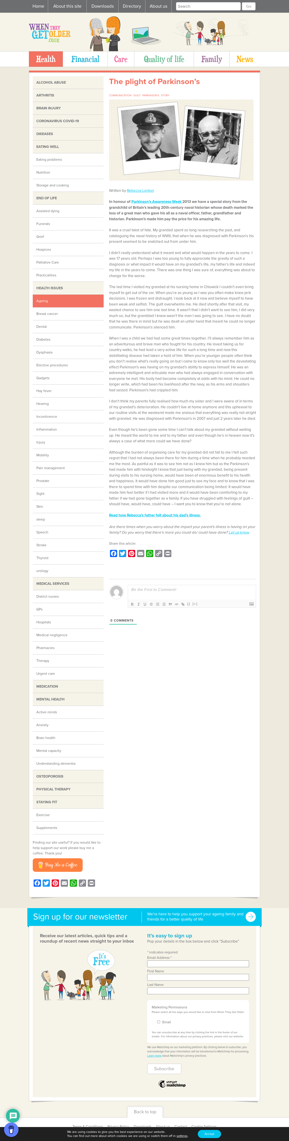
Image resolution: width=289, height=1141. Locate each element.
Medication (47, 686)
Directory (132, 6)
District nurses (47, 596)
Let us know (239, 532)
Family (211, 59)
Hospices (43, 249)
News (244, 59)
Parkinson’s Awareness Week (156, 201)
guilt (137, 95)
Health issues (49, 288)
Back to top (145, 1112)
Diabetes (43, 339)
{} (188, 604)
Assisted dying (47, 211)
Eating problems (49, 159)
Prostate (42, 481)
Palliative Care (47, 262)
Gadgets (42, 378)
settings (182, 1136)
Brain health (45, 738)
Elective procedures (52, 365)
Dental (41, 326)
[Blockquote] (170, 604)
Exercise (43, 815)
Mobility (42, 455)
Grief (40, 236)
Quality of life (164, 59)
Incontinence (46, 416)
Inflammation (46, 429)
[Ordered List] (157, 604)
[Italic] (138, 604)
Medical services (52, 583)
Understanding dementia (55, 763)
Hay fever (43, 391)
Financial (85, 59)
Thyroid (42, 558)
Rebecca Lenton (140, 190)
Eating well (47, 147)
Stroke (41, 545)
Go (248, 6)
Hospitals (43, 622)
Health (46, 59)
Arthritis (45, 95)
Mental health (50, 699)
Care (121, 59)
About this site (67, 6)
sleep (40, 519)
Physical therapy (53, 789)
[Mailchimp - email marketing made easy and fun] (172, 1087)
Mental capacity (48, 750)
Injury (40, 442)
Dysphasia (44, 352)
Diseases (44, 134)
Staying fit (46, 802)
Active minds (46, 712)
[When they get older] (49, 41)
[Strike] (151, 604)
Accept (209, 1134)
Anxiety (42, 725)
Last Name (155, 985)
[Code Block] (176, 604)
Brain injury (48, 108)
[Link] (183, 604)
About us (158, 6)
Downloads (102, 6)
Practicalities (46, 275)
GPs (39, 609)
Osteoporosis (49, 776)
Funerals (43, 224)
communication (120, 95)
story (165, 95)
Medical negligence (52, 635)
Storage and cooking (52, 185)
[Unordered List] (164, 604)
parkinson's (150, 95)
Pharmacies (45, 648)
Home (38, 6)
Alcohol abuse (51, 82)
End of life (46, 198)
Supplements (46, 828)
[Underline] (145, 604)
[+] (195, 604)
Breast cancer (47, 314)
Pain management (50, 468)
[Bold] (132, 604)
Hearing (42, 404)
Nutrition (43, 172)
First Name (155, 971)
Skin (39, 506)
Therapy (42, 661)
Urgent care (45, 673)
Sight (40, 493)
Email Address (159, 957)
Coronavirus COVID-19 (57, 121)
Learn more (154, 1056)
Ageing (42, 301)
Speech (42, 532)
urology (42, 571)
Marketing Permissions (169, 1007)
